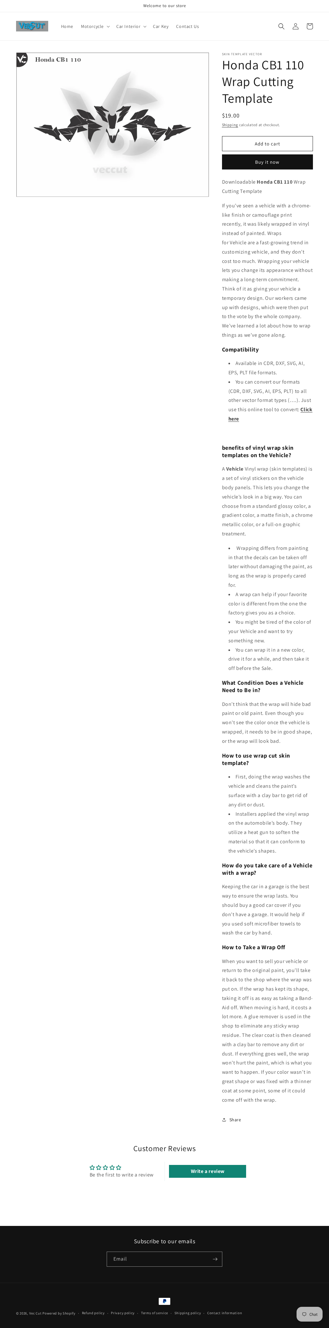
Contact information (224, 1313)
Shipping (230, 124)
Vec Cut (35, 1313)
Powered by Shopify (59, 1313)
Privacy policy (123, 1313)
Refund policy (93, 1313)
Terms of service (154, 1313)
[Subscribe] (215, 1259)
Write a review (208, 1171)
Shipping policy (187, 1313)
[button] (94, 26)
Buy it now (267, 162)
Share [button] (235, 1120)
